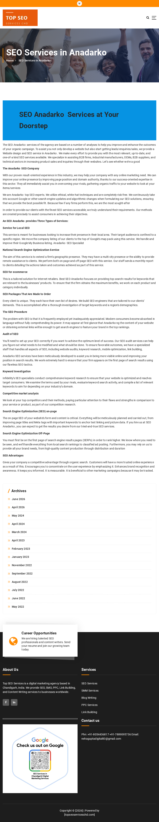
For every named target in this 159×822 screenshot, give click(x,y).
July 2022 (18, 590)
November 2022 (22, 565)
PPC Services (89, 704)
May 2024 (18, 515)
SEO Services (89, 683)
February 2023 (21, 548)
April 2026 (18, 507)
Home (10, 60)
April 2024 (18, 523)
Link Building (89, 712)
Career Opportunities (39, 633)
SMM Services (90, 690)
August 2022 (20, 581)
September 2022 (22, 573)
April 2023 (18, 540)
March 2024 (19, 532)
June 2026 (18, 499)
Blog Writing (88, 697)
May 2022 (18, 606)
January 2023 (20, 556)
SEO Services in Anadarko (35, 60)
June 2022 (18, 598)
